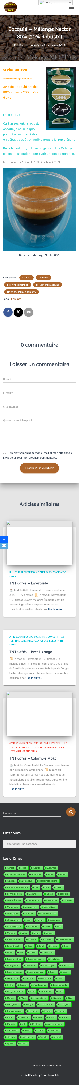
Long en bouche (15, 991)
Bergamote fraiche (48, 881)
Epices (49, 933)
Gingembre (12, 978)
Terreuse (54, 1030)
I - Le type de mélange (17, 284)
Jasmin (23, 985)
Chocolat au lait (48, 913)
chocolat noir (13, 920)
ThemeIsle (53, 1075)
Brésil (43, 636)
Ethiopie (55, 743)
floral (41, 946)
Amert (63, 874)
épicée (23, 1043)
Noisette (57, 998)
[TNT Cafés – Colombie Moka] (39, 713)
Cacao (50, 894)
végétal (57, 1037)
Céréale (11, 933)
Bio (36, 887)
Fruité (53, 972)
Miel (60, 991)
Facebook (18, 1065)
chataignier (12, 913)
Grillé (60, 978)
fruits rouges (49, 965)
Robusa (65, 1017)
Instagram (25, 1065)
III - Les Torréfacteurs (47, 284)
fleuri (30, 946)
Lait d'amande (60, 985)
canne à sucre (14, 900)
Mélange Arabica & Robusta (21, 291)
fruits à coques (36, 972)
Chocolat (29, 913)
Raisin (52, 1017)
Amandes (36, 874)
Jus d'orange (39, 985)
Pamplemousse (14, 1011)
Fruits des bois (14, 959)
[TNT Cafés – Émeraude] (39, 542)
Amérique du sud (28, 636)
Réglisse (36, 1024)
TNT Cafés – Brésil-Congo (30, 651)
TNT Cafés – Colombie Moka (33, 758)
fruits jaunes (13, 965)
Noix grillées (13, 1004)
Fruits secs (67, 965)
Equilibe (32, 939)
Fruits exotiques (36, 959)
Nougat (29, 1004)
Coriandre (33, 926)
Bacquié (26, 277)
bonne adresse (14, 894)
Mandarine (46, 991)
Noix (70, 998)
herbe (10, 985)
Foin (66, 946)
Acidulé (36, 868)
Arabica (11, 881)
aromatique (26, 881)
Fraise (33, 952)
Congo (52, 636)
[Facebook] (4, 539)
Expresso (43, 277)
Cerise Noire (49, 907)
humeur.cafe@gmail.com (47, 1065)
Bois (47, 887)
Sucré (27, 1030)
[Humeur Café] (12, 7)
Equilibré (47, 939)
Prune (10, 1017)
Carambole (51, 900)
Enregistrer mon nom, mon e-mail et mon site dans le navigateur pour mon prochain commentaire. (38, 455)
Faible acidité (65, 939)
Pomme (61, 1011)
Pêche (38, 1017)
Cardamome (31, 907)
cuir (59, 926)
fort (21, 952)
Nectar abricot (39, 998)
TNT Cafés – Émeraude (28, 583)
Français (50, 2)
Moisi (23, 998)
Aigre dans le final (16, 874)
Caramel (68, 900)
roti (23, 1024)
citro (29, 920)
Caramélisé (12, 907)
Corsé (47, 926)
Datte (24, 933)
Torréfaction (27, 1037)
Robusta (16, 299)
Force (10, 952)
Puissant (24, 1017)
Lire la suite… (56, 609)
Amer (50, 874)
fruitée (66, 972)
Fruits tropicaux (14, 972)
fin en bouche (14, 946)
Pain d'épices (46, 1004)
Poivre (47, 1011)
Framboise (48, 952)
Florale (54, 946)
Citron (40, 920)
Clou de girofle (14, 926)
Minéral (10, 998)
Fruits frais (55, 959)
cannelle (64, 894)
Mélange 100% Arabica (49, 572)
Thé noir (11, 1037)
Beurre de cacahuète (17, 887)
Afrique (13, 636)
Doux (36, 933)
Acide (23, 868)
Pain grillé (64, 1004)
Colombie (44, 743)
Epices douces (14, 939)
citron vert (55, 920)
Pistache (33, 1011)
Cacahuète (34, 894)
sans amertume (54, 1024)
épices (10, 1043)
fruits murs (31, 965)
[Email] (4, 546)
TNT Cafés (31, 751)
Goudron (29, 978)
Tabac (40, 1030)
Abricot (10, 868)
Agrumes (51, 868)
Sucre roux (12, 1030)
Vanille (43, 1037)
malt (32, 991)
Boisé (59, 887)
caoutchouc (33, 900)
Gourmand (45, 978)
